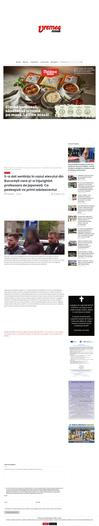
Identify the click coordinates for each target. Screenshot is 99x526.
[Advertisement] (49, 11)
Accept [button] (46, 524)
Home (7, 168)
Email (5, 502)
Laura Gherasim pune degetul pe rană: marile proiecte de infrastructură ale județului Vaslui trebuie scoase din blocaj (86, 209)
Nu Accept (53, 524)
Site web (38, 502)
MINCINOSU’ (35, 62)
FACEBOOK (55, 62)
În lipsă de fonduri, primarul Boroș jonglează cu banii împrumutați (85, 177)
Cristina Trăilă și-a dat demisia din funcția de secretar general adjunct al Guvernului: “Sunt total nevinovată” (85, 198)
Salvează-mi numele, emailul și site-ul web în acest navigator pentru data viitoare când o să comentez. (33, 509)
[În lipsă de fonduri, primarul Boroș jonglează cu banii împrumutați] (72, 177)
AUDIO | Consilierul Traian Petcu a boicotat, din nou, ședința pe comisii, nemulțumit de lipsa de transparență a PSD (85, 244)
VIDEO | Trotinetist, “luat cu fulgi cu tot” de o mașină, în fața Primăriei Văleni (85, 262)
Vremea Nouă (10, 194)
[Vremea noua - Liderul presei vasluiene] (49, 29)
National (11, 168)
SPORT (26, 62)
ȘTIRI (18, 62)
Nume (5, 495)
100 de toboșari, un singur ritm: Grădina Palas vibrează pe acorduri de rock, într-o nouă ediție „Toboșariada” (86, 254)
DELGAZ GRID (45, 62)
